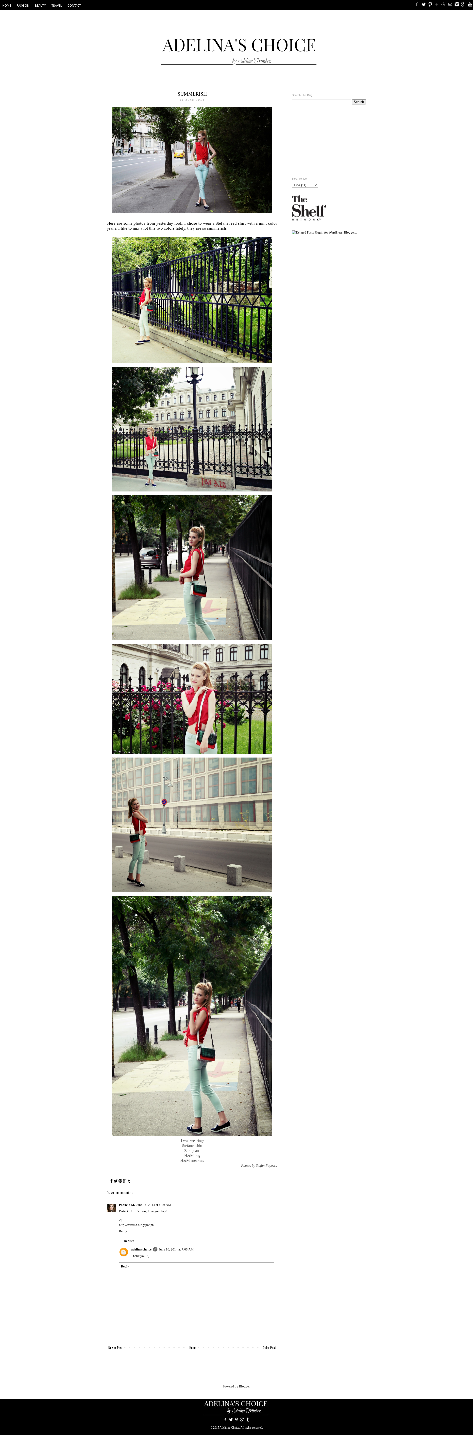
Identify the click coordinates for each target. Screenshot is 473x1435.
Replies (129, 1241)
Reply (123, 1231)
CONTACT (74, 6)
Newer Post (115, 1347)
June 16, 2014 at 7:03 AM (176, 1249)
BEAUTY (40, 6)
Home (192, 1347)
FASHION (23, 6)
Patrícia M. (127, 1205)
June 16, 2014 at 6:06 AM (153, 1205)
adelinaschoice (141, 1249)
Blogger (244, 1386)
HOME (6, 6)
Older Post (269, 1347)
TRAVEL (56, 6)
